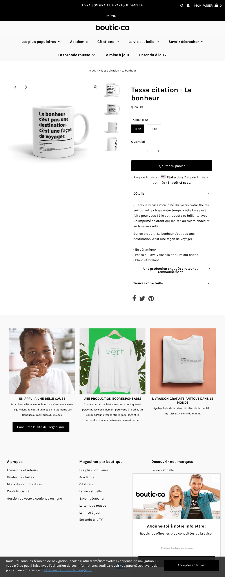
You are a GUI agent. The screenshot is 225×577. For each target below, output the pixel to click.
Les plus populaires (39, 41)
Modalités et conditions (25, 484)
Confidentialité (18, 491)
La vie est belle (141, 41)
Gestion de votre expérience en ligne (34, 498)
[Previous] (15, 87)
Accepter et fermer (192, 565)
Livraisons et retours (22, 470)
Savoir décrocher (184, 41)
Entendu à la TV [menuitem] (153, 55)
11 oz (138, 129)
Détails (139, 194)
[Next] (26, 87)
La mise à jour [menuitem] (116, 55)
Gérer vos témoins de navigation (68, 570)
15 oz (154, 129)
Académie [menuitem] (79, 41)
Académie (86, 477)
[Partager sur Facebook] (134, 300)
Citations (105, 41)
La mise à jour (89, 513)
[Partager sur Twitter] (142, 300)
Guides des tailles (20, 477)
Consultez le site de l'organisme (41, 427)
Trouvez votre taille (148, 283)
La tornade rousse (74, 55)
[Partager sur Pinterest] (151, 300)
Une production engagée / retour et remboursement (170, 270)
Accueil (93, 70)
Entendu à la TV (91, 520)
